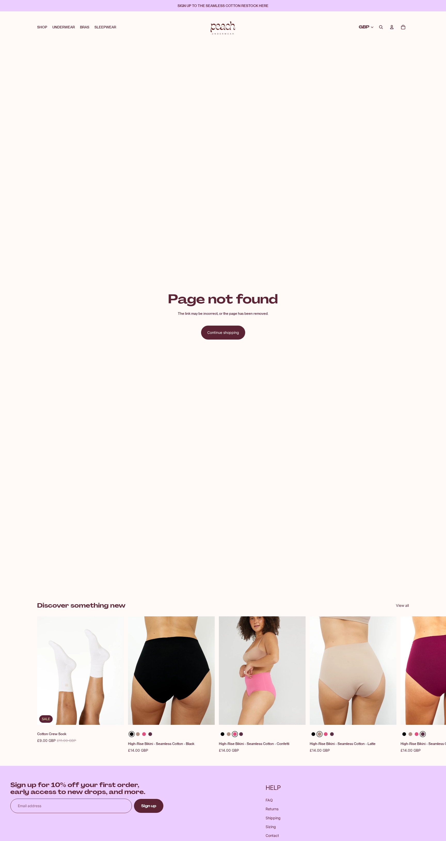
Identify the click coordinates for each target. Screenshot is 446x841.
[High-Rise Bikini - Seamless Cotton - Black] (132, 734)
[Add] (116, 716)
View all (402, 605)
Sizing (271, 826)
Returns (272, 809)
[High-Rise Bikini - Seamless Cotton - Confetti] (144, 734)
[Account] (391, 27)
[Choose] (206, 716)
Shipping (273, 818)
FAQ (269, 800)
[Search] (381, 27)
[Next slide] (403, 684)
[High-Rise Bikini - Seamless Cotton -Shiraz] (150, 734)
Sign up (148, 806)
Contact (272, 835)
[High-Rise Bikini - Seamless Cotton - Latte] (138, 734)
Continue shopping (223, 332)
